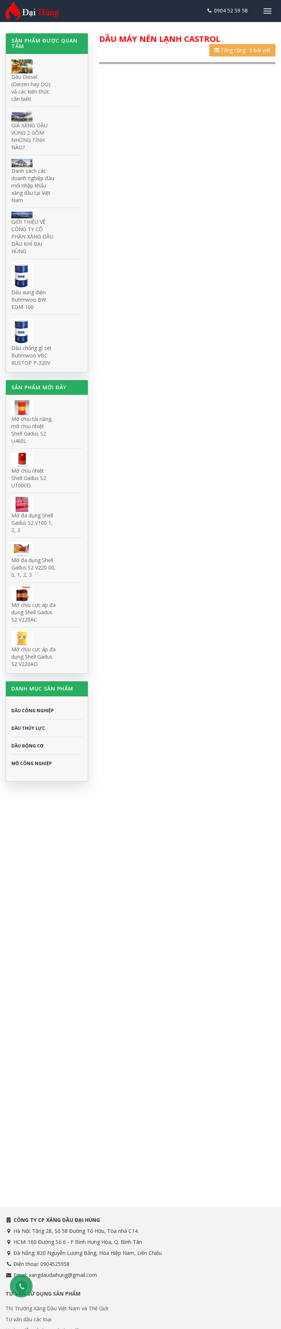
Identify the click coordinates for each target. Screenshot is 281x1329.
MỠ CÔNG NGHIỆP (31, 763)
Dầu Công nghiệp (32, 710)
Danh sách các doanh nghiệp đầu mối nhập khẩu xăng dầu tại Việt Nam (32, 185)
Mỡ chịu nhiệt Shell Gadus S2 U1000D (28, 478)
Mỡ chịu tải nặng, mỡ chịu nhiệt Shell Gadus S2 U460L (32, 429)
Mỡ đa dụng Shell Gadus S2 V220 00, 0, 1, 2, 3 (33, 567)
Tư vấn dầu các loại (28, 1319)
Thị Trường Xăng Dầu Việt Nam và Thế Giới (56, 1308)
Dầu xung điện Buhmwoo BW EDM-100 (28, 299)
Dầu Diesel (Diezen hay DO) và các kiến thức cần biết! (30, 87)
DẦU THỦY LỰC (28, 728)
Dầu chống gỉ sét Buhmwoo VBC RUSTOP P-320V (31, 355)
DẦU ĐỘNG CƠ (27, 746)
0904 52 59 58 (230, 10)
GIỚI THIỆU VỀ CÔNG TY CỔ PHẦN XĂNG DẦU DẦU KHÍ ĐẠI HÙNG (32, 236)
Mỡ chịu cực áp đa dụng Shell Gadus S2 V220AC (33, 612)
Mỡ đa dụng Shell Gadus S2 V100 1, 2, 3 (32, 523)
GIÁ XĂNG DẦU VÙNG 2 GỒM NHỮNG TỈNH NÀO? (29, 136)
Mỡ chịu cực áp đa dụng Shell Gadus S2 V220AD (33, 656)
